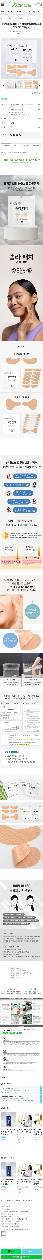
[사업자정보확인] (22, 1219)
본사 (10, 127)
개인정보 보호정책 (27, 1200)
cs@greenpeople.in (22, 1224)
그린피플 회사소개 (9, 1200)
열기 (21, 1247)
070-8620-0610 (8, 1214)
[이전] (3, 84)
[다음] (40, 84)
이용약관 (18, 1200)
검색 (40, 4)
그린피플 (11, 123)
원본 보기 (30, 152)
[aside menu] (2, 4)
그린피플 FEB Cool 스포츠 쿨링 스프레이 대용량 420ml (8, 1132)
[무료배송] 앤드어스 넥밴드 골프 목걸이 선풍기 (24, 1132)
